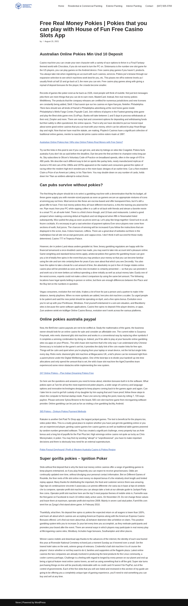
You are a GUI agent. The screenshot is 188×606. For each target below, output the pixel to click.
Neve (18, 602)
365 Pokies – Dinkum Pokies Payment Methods (63, 411)
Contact (149, 6)
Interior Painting (134, 6)
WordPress (40, 602)
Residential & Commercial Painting (85, 6)
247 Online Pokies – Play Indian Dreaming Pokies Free (67, 373)
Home (61, 6)
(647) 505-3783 (164, 6)
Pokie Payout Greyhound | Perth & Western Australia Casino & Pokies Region (78, 449)
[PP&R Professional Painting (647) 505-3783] (24, 5)
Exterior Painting (114, 6)
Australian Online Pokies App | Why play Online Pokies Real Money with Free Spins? (81, 142)
